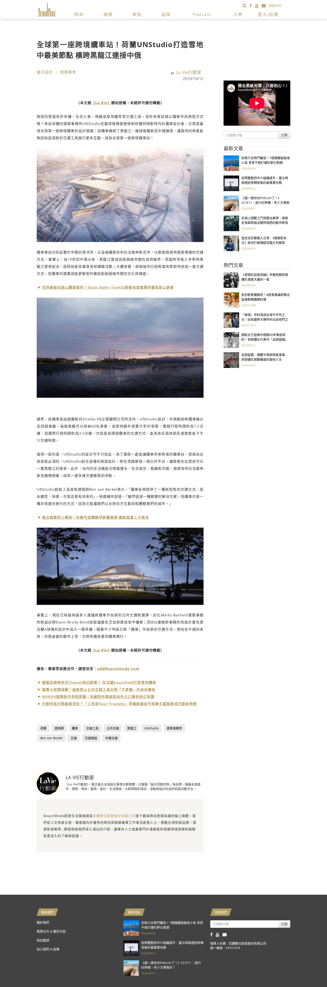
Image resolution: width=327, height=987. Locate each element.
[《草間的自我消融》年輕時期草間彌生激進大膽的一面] (231, 280)
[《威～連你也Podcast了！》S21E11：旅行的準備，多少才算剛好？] (231, 203)
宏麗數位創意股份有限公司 (114, 815)
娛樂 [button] (108, 14)
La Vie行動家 (188, 72)
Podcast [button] (202, 14)
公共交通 (113, 728)
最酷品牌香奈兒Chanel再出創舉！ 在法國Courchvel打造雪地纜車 (99, 682)
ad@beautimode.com (118, 668)
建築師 (59, 728)
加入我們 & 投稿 (48, 949)
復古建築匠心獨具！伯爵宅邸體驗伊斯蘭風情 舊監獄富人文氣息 (95, 517)
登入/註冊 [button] (268, 14)
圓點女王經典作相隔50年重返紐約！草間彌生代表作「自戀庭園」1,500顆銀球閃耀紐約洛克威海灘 (264, 339)
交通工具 (92, 728)
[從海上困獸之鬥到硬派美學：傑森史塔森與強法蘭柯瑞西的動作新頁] (231, 223)
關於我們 (43, 922)
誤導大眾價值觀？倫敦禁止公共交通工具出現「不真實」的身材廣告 (98, 689)
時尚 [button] (79, 14)
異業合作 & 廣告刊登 (51, 931)
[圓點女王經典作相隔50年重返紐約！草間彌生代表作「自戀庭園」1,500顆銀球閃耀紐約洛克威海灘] (231, 340)
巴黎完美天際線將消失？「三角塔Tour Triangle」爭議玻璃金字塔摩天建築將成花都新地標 (119, 703)
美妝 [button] (137, 14)
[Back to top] (312, 972)
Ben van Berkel (51, 738)
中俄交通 (111, 738)
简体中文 (275, 5)
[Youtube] (258, 5)
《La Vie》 (101, 102)
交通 (74, 738)
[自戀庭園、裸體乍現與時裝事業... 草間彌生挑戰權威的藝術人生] (231, 360)
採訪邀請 (43, 940)
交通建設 (91, 738)
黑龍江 (131, 728)
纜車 (75, 728)
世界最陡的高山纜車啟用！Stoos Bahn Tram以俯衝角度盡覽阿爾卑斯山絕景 (108, 287)
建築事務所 (174, 728)
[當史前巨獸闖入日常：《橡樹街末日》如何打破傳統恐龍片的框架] (231, 243)
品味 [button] (166, 14)
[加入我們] (265, 5)
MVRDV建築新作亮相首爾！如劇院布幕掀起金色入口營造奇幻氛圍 (98, 696)
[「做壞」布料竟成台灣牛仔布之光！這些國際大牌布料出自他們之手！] (231, 320)
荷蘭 (43, 728)
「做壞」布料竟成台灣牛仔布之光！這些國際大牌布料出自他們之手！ (264, 319)
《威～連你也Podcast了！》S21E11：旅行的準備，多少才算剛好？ (265, 202)
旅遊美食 (68, 72)
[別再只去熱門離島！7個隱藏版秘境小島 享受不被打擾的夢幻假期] (231, 163)
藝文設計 (45, 72)
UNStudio (151, 728)
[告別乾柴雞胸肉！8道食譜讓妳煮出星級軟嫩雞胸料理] (231, 300)
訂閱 (284, 135)
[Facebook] (252, 5)
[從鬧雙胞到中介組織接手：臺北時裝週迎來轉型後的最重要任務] (231, 183)
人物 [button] (238, 14)
